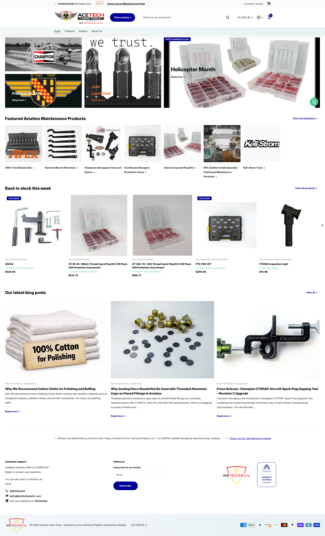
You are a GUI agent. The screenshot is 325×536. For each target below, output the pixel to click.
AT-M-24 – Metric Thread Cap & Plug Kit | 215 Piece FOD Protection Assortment (98, 265)
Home (57, 31)
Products (70, 31)
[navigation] (322, 225)
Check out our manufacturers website (250, 438)
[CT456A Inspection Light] (289, 225)
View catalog (121, 17)
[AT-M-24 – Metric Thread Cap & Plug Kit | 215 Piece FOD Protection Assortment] (99, 225)
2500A (9, 263)
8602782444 (17, 491)
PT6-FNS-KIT (203, 263)
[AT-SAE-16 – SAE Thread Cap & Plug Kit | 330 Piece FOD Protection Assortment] (162, 225)
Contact (83, 31)
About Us (97, 31)
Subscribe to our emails (127, 467)
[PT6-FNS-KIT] (226, 225)
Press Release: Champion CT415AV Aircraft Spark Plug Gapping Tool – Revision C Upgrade (268, 361)
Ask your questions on (28, 500)
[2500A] (35, 225)
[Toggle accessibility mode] (269, 4)
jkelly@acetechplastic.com (25, 496)
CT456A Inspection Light (273, 263)
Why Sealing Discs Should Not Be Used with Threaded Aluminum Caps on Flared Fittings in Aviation (162, 361)
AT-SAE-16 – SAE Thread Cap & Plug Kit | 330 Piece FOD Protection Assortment (161, 265)
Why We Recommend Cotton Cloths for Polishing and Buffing (56, 359)
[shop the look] (314, 102)
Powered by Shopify (115, 524)
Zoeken (227, 17)
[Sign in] (260, 17)
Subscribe (125, 485)
